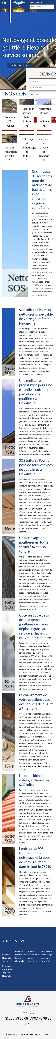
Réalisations (20, 65)
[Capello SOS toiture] (28, 1001)
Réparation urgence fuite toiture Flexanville (21, 956)
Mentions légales (42, 1034)
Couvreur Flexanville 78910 (6, 958)
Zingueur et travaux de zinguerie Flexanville (7, 971)
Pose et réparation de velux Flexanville (34, 956)
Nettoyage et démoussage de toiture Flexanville (46, 956)
